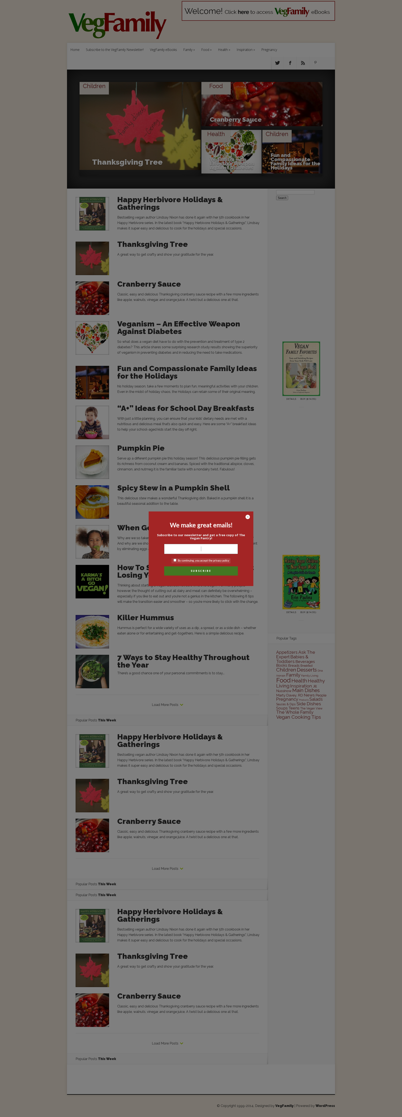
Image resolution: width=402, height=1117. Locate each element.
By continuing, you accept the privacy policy (203, 560)
